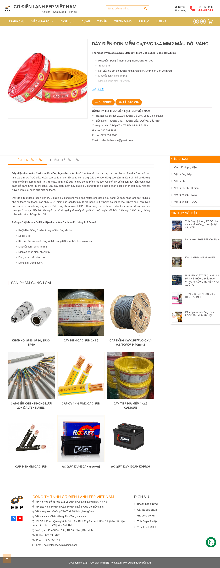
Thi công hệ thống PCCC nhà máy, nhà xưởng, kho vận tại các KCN (201, 224)
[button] (51, 21)
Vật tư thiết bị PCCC (185, 201)
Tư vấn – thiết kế (146, 527)
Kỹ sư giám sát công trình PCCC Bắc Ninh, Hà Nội (199, 314)
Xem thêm (98, 88)
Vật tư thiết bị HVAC (185, 194)
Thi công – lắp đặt (147, 521)
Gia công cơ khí (146, 515)
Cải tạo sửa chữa (147, 509)
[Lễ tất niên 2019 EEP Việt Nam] (177, 240)
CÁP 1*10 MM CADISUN (31, 466)
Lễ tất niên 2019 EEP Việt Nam (202, 239)
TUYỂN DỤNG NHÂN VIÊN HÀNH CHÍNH (200, 296)
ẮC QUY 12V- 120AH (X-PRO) (130, 466)
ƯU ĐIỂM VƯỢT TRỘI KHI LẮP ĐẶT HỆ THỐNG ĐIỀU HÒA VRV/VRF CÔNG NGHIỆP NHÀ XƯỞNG (202, 280)
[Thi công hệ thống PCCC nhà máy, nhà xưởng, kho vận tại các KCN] (177, 222)
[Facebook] (196, 21)
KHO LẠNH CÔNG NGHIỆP (200, 257)
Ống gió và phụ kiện (185, 167)
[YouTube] (203, 21)
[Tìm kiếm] (145, 8)
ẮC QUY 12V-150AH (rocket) (81, 466)
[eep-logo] (7, 8)
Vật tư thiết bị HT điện (186, 188)
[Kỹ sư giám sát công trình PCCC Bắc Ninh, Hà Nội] (177, 313)
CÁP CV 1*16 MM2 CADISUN (81, 403)
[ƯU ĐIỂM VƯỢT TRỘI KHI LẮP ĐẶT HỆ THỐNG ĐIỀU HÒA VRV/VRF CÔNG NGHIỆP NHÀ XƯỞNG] (177, 276)
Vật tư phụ (180, 181)
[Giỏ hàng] (210, 21)
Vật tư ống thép (182, 174)
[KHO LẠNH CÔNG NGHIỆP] (177, 258)
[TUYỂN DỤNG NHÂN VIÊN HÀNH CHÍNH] (177, 295)
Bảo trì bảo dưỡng (147, 503)
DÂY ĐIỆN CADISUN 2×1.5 (80, 340)
